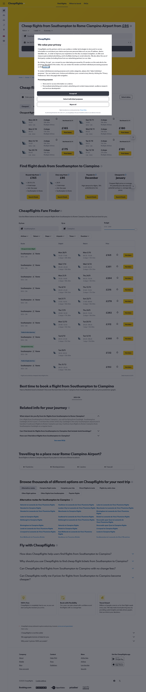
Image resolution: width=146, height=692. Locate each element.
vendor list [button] (46, 67)
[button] (73, 93)
